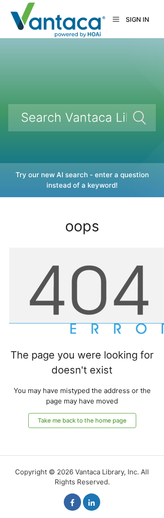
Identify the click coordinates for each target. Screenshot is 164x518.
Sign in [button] (137, 19)
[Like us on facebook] (72, 502)
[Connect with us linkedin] (91, 502)
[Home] (57, 18)
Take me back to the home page (82, 420)
